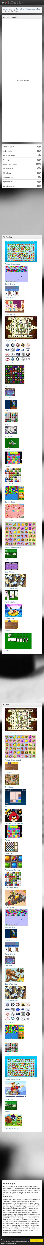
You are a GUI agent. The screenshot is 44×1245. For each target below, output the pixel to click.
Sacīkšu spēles (21, 168)
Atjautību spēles (21, 147)
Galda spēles (21, 151)
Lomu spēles (21, 160)
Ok (36, 1240)
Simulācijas (21, 173)
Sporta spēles (21, 182)
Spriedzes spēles (21, 186)
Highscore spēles (21, 155)
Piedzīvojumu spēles (21, 164)
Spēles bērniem (21, 177)
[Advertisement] (22, 43)
